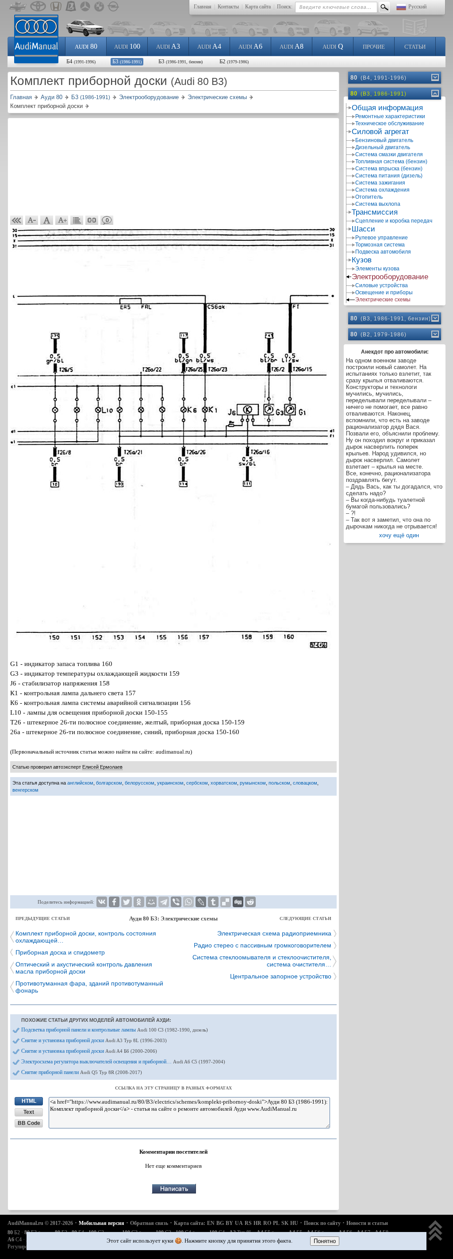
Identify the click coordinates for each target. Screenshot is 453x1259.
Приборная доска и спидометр (60, 952)
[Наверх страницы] (435, 1231)
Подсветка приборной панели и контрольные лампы (114, 1030)
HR (257, 1223)
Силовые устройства (381, 285)
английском (80, 782)
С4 (15, 1239)
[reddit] (250, 902)
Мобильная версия (101, 1223)
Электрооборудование (390, 277)
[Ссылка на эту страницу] (92, 220)
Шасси (363, 229)
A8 (291, 46)
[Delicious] (225, 902)
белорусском (139, 782)
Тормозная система (380, 245)
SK (284, 1223)
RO (267, 1223)
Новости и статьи (367, 1223)
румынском (253, 782)
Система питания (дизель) (388, 176)
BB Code (29, 1123)
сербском (197, 782)
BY (229, 1223)
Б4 (81, 61)
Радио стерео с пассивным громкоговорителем (262, 945)
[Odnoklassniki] (139, 902)
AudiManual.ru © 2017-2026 (40, 1223)
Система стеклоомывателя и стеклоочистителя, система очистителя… (261, 961)
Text (28, 1112)
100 (127, 46)
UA (239, 1223)
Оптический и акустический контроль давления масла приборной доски (83, 968)
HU (294, 1223)
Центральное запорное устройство (280, 976)
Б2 (234, 61)
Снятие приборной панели (81, 1072)
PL (276, 1223)
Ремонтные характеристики (390, 116)
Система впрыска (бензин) (388, 169)
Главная (202, 7)
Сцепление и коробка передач (393, 221)
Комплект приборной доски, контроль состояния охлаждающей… (85, 937)
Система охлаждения (382, 190)
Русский (417, 7)
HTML (29, 1101)
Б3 (127, 61)
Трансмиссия (375, 212)
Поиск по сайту (322, 1223)
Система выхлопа (377, 204)
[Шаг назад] (16, 220)
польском (279, 782)
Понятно (325, 1241)
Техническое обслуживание (389, 123)
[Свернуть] (434, 93)
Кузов (362, 260)
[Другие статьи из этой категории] (77, 220)
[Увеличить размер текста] (62, 220)
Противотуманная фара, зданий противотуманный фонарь (89, 987)
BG (220, 1223)
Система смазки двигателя (389, 154)
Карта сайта (258, 7)
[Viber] (176, 902)
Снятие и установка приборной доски (94, 1040)
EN (211, 1223)
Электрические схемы (383, 299)
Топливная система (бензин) (391, 161)
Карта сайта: (189, 1223)
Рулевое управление (381, 238)
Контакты (228, 7)
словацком (305, 782)
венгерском (25, 790)
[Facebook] (114, 902)
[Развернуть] (434, 77)
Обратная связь (149, 1223)
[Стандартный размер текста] (47, 220)
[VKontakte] (101, 902)
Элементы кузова (377, 269)
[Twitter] (126, 902)
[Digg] (238, 902)
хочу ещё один (399, 535)
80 (86, 46)
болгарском (109, 782)
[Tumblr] (213, 902)
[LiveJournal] (201, 902)
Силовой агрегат (380, 131)
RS (248, 1223)
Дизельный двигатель (382, 147)
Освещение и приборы (384, 292)
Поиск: (284, 7)
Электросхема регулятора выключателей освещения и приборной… (123, 1062)
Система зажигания (380, 183)
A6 (250, 46)
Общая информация (387, 108)
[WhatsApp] (188, 902)
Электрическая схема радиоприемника (274, 933)
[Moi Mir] (151, 902)
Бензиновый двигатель (384, 140)
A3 (168, 46)
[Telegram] (163, 902)
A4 (209, 46)
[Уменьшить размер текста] (31, 220)
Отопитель (369, 197)
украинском (170, 782)
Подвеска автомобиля (383, 252)
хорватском (224, 782)
